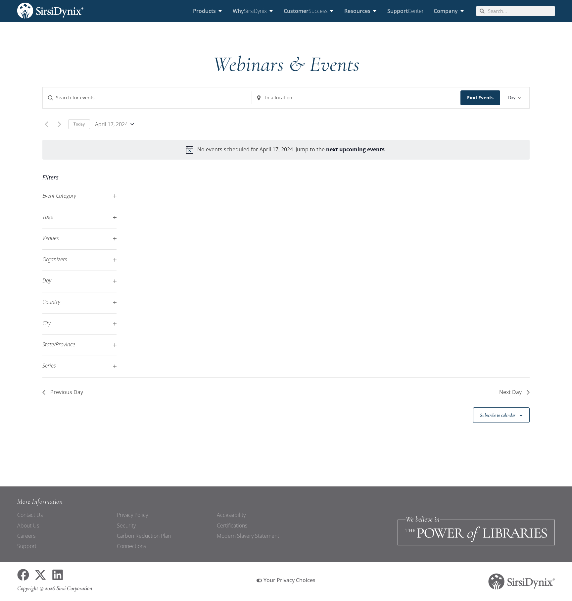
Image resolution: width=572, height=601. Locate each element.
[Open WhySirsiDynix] (271, 11)
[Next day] (59, 124)
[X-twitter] (40, 575)
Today (79, 124)
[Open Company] (462, 11)
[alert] (285, 149)
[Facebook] (23, 575)
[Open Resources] (374, 11)
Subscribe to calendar (497, 415)
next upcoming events (355, 149)
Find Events (480, 97)
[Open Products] (220, 11)
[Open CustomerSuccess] (331, 11)
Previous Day (66, 392)
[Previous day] (46, 124)
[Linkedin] (58, 575)
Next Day (510, 392)
